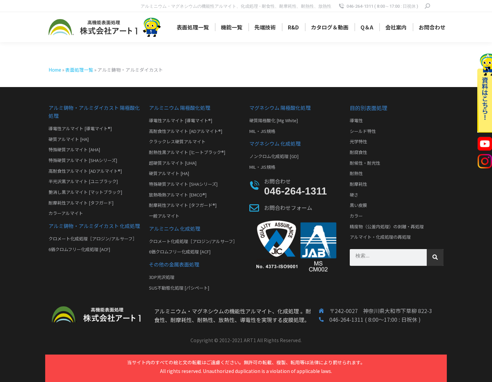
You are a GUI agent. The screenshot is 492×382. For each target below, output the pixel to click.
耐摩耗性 (358, 184)
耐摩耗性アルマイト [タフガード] (81, 203)
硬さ (354, 195)
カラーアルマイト (66, 213)
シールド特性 (363, 131)
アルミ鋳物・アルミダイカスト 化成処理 (94, 225)
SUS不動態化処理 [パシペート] (179, 288)
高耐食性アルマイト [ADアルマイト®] (85, 171)
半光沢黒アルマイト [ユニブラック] (83, 181)
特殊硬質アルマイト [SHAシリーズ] (83, 160)
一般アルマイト (164, 216)
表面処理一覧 (79, 69)
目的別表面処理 (368, 108)
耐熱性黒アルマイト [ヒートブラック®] (187, 152)
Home (55, 69)
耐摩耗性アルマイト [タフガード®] (183, 205)
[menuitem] (192, 27)
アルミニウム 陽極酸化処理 (179, 107)
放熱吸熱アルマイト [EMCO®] (178, 195)
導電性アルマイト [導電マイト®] (80, 128)
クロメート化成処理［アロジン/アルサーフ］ (93, 238)
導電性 (356, 120)
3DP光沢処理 (161, 277)
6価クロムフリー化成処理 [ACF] (79, 249)
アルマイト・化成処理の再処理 (380, 237)
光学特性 (358, 141)
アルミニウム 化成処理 (174, 228)
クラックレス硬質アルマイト (177, 141)
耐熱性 (356, 173)
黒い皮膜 (358, 205)
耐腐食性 (358, 152)
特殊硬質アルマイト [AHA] (74, 149)
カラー (356, 216)
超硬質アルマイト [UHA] (172, 163)
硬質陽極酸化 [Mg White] (273, 120)
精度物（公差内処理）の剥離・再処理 (387, 226)
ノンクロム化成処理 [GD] (274, 156)
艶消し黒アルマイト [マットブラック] (85, 192)
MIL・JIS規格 (262, 131)
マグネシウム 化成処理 (275, 143)
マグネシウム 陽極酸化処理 (280, 107)
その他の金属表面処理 (174, 264)
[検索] (435, 257)
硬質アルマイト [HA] (69, 139)
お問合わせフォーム (288, 208)
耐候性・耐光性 (365, 163)
